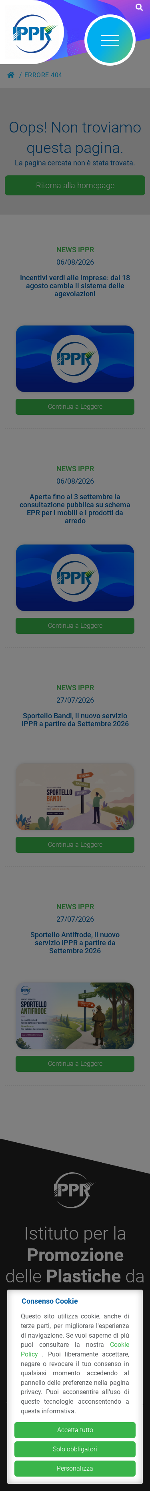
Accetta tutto (75, 1430)
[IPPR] (32, 32)
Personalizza (75, 1468)
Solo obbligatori (75, 1449)
